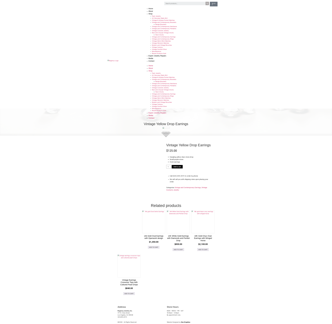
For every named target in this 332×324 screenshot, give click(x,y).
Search (207, 3)
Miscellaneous (156, 51)
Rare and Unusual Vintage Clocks (163, 33)
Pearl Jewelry (156, 16)
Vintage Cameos (157, 47)
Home (150, 9)
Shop (150, 14)
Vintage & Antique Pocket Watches (163, 20)
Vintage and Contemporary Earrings (164, 37)
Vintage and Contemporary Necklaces (164, 26)
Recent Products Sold (159, 53)
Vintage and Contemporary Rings (163, 39)
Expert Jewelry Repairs (157, 56)
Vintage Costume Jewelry (160, 30)
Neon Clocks (159, 35)
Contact (151, 61)
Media (150, 58)
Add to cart (177, 167)
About (150, 11)
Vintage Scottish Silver (159, 49)
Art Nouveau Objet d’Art (160, 18)
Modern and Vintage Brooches (162, 45)
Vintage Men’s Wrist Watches (161, 41)
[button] (184, 63)
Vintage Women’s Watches (160, 43)
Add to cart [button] (153, 247)
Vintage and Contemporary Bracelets (164, 22)
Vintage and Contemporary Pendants (164, 28)
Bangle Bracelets (160, 24)
